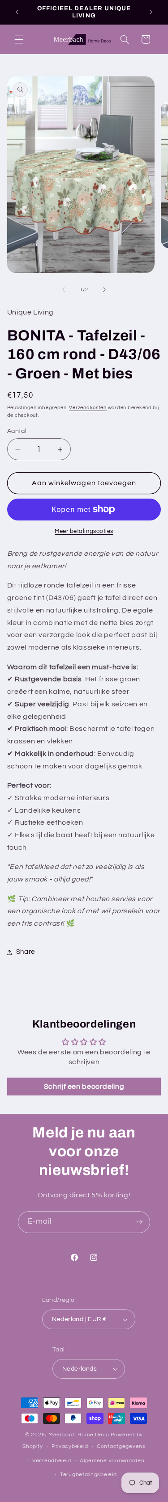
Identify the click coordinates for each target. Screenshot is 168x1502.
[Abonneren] (139, 1222)
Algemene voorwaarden (112, 1460)
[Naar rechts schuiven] (104, 289)
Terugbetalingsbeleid (88, 1474)
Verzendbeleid (51, 1460)
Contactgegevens (121, 1446)
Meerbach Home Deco (78, 1434)
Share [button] (25, 951)
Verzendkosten (88, 407)
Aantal (17, 431)
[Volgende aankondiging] (151, 12)
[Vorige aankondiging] (17, 12)
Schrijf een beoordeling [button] (84, 1086)
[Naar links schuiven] (63, 289)
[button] (19, 39)
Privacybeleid (70, 1446)
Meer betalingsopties (84, 531)
